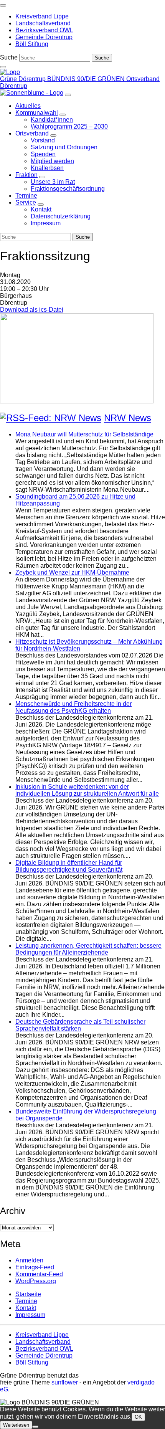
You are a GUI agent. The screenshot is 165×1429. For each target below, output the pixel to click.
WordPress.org (35, 1281)
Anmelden (29, 1260)
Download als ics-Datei (31, 309)
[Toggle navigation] (3, 5)
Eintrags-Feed (34, 1267)
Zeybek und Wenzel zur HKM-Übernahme (72, 572)
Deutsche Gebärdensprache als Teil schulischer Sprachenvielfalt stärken (80, 1025)
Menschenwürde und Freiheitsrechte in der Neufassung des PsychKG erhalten (73, 707)
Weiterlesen (16, 1425)
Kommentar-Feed (39, 1274)
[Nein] (35, 1427)
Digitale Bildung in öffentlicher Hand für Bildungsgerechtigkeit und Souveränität (68, 866)
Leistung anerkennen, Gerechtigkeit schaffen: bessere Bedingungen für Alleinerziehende (88, 949)
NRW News (127, 418)
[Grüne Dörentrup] (10, 72)
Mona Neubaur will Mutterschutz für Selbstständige (84, 434)
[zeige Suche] (3, 67)
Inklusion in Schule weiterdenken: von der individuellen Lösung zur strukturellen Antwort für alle (87, 790)
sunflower (64, 1382)
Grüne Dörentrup (23, 79)
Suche (9, 57)
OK (138, 1417)
